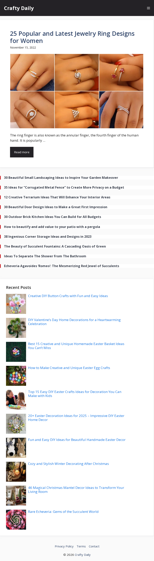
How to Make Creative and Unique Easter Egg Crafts (69, 367)
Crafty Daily (19, 8)
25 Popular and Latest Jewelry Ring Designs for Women (72, 37)
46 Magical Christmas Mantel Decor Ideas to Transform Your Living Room (76, 489)
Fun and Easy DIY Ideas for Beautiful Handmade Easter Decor (77, 439)
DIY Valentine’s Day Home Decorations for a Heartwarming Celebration (74, 321)
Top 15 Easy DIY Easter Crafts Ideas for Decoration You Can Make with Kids (74, 393)
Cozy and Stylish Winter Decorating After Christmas (68, 463)
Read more (21, 152)
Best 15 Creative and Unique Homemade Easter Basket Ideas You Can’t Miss (76, 345)
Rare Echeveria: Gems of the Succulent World (63, 511)
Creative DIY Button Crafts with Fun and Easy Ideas (68, 295)
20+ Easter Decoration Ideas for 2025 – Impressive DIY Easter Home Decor (76, 417)
